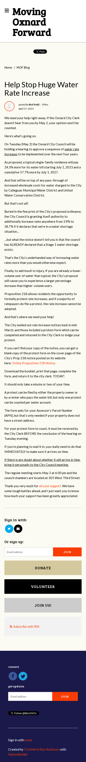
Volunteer (43, 586)
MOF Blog (23, 67)
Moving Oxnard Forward (32, 21)
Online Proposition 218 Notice (33, 363)
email (28, 740)
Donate (43, 567)
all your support (50, 486)
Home (8, 67)
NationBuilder (18, 754)
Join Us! (43, 605)
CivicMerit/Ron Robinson (41, 749)
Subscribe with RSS (26, 626)
